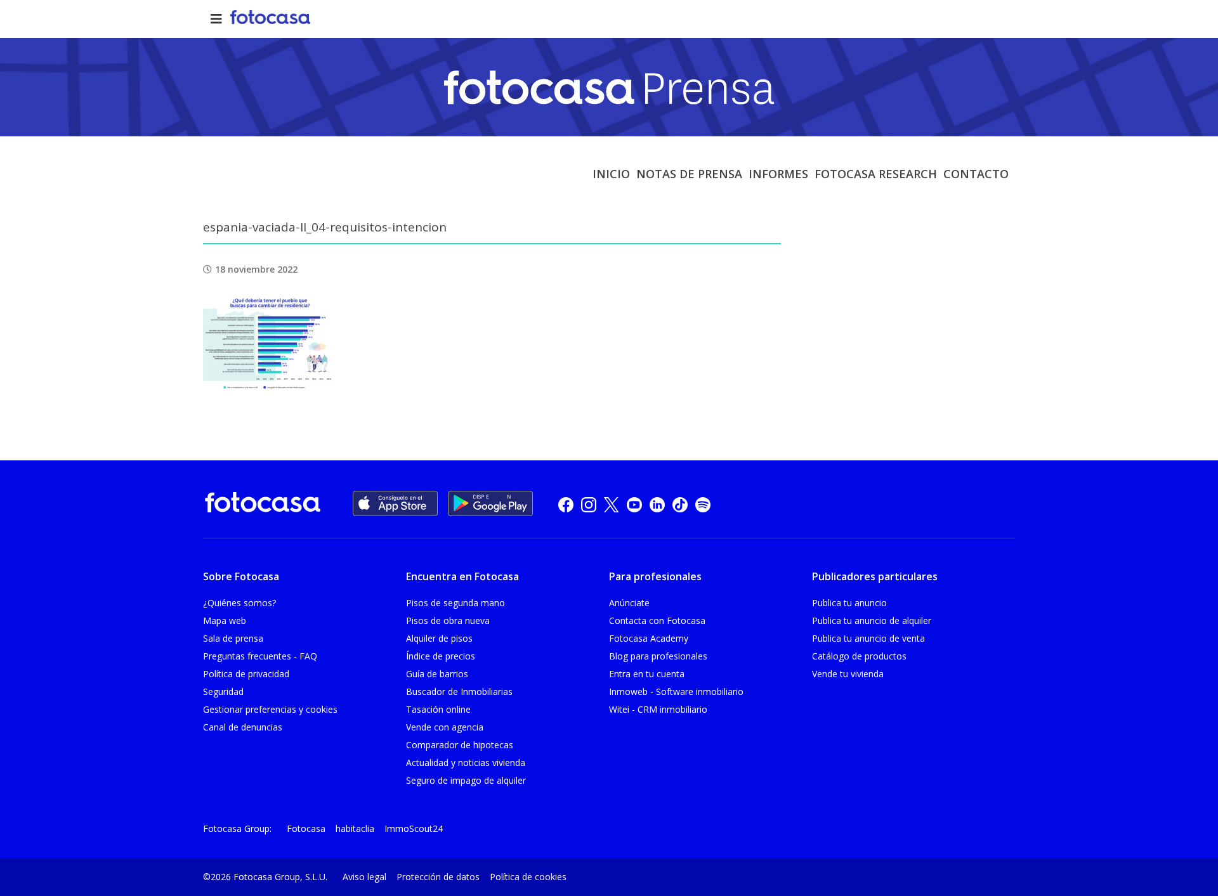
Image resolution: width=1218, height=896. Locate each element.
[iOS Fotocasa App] (395, 503)
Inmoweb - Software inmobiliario (676, 691)
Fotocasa (306, 828)
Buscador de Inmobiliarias (459, 691)
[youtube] (634, 504)
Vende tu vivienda (848, 674)
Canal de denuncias (242, 727)
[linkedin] (657, 504)
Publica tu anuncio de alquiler (871, 620)
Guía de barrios (437, 674)
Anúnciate (629, 603)
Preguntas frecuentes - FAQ (260, 656)
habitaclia (355, 828)
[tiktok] (680, 504)
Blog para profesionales (658, 656)
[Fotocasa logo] (262, 504)
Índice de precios (440, 656)
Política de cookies (528, 877)
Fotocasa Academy (648, 638)
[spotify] (702, 504)
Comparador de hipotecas (459, 745)
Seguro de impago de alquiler (466, 780)
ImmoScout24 (413, 828)
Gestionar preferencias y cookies (270, 709)
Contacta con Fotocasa (657, 620)
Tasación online (438, 709)
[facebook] (565, 504)
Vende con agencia (444, 727)
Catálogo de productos (859, 656)
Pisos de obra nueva (448, 620)
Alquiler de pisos (439, 638)
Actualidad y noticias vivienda (465, 762)
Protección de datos (438, 877)
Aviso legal (364, 877)
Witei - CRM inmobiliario (658, 709)
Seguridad (223, 691)
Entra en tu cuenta (646, 674)
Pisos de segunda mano (455, 603)
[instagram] (588, 504)
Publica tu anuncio (849, 603)
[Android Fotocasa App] (490, 503)
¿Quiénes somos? (239, 603)
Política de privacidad (246, 674)
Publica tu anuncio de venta (868, 638)
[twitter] (611, 504)
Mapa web (224, 620)
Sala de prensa (233, 638)
